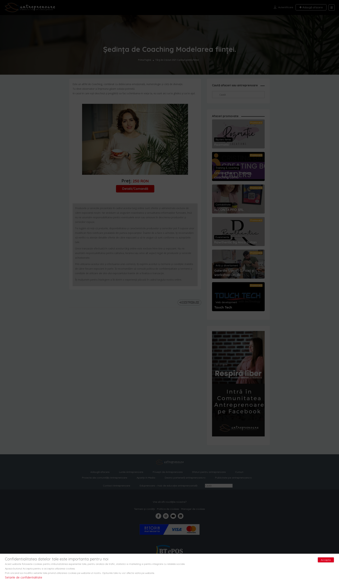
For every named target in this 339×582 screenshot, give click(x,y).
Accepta (326, 559)
